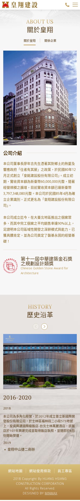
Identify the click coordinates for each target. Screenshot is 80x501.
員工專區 (65, 471)
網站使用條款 (40, 471)
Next (44, 326)
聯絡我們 (67, 4)
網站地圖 (15, 471)
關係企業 (50, 40)
